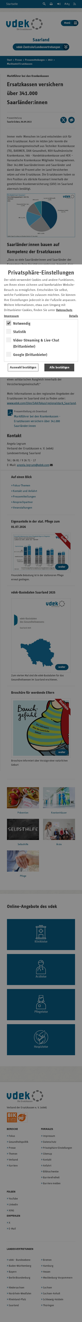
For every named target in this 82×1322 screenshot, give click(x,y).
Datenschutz (64, 310)
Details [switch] (73, 316)
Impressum (11, 316)
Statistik (19, 332)
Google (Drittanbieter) (30, 355)
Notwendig (21, 324)
